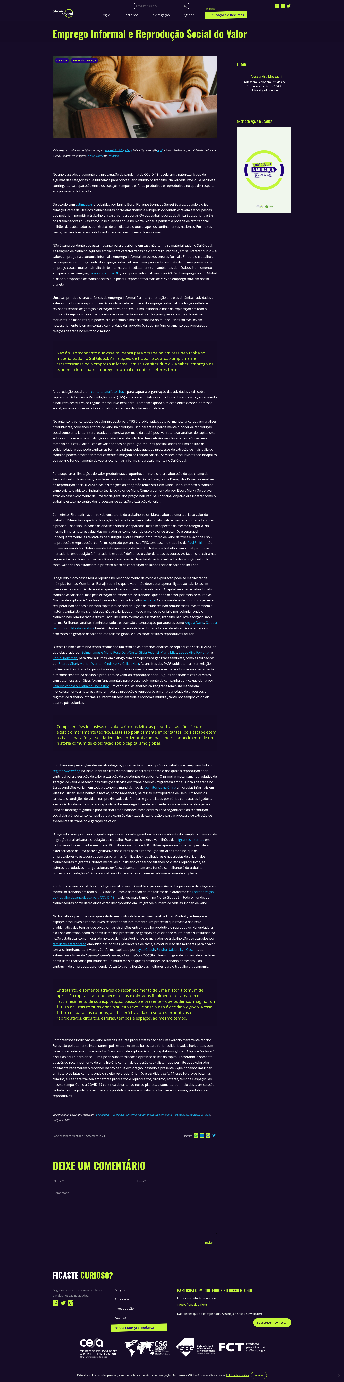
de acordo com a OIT (105, 273)
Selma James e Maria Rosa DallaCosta (110, 652)
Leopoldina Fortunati (194, 652)
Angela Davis (194, 622)
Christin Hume (94, 156)
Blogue (120, 1290)
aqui (159, 150)
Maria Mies (168, 652)
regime (66, 771)
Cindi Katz (111, 663)
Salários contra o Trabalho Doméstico (81, 686)
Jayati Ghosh (145, 949)
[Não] (339, 1375)
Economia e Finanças (84, 60)
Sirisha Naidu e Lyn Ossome (177, 949)
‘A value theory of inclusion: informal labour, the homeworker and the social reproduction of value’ (152, 1114)
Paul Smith (195, 542)
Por (68, 1136)
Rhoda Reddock (82, 628)
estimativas (84, 204)
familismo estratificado (69, 944)
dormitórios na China (160, 787)
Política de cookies (237, 1375)
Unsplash (113, 156)
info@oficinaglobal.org (192, 1304)
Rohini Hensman (65, 658)
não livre (149, 600)
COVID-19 (61, 60)
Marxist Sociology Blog (118, 150)
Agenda (120, 1317)
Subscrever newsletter (272, 1322)
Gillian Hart (130, 663)
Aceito (259, 1375)
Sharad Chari (68, 663)
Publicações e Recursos (132, 1327)
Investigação (124, 1308)
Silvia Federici (149, 652)
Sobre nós (122, 1299)
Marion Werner (91, 663)
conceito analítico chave (108, 391)
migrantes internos (189, 839)
